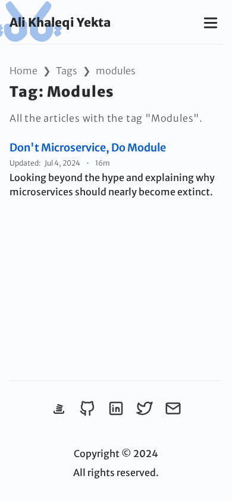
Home (23, 71)
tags (66, 71)
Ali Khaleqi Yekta (60, 22)
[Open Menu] (210, 21)
